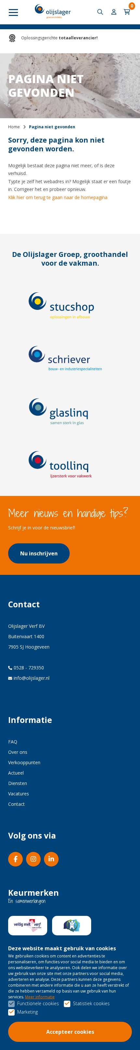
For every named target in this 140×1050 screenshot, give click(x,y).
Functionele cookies (38, 1003)
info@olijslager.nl (31, 678)
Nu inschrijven (39, 553)
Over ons (17, 752)
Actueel (16, 773)
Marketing (27, 1012)
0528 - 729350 (29, 667)
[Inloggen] (114, 12)
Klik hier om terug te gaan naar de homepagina (57, 197)
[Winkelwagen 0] (127, 12)
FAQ (12, 742)
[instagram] (33, 859)
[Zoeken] (101, 12)
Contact (16, 804)
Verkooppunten (24, 762)
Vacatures (18, 794)
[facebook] (15, 859)
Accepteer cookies (70, 1031)
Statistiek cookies (91, 1003)
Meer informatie (40, 997)
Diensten (17, 783)
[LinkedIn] (51, 859)
